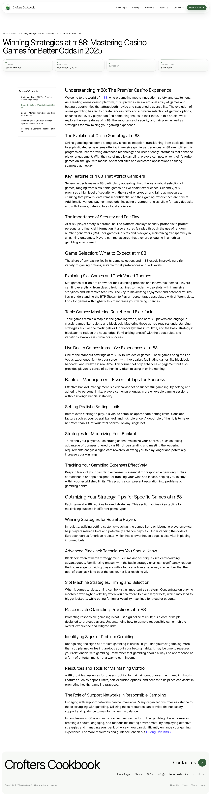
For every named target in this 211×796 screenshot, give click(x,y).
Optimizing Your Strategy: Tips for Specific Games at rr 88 (36, 122)
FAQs (150, 774)
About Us (174, 785)
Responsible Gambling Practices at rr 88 (38, 130)
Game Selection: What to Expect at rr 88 (38, 106)
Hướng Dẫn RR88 (158, 732)
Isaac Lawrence (13, 67)
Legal (202, 785)
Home (5, 33)
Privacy (184, 785)
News (13, 33)
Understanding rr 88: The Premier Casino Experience (36, 98)
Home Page (123, 774)
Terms (194, 785)
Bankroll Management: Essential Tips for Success (38, 114)
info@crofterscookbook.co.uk (175, 774)
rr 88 (103, 97)
